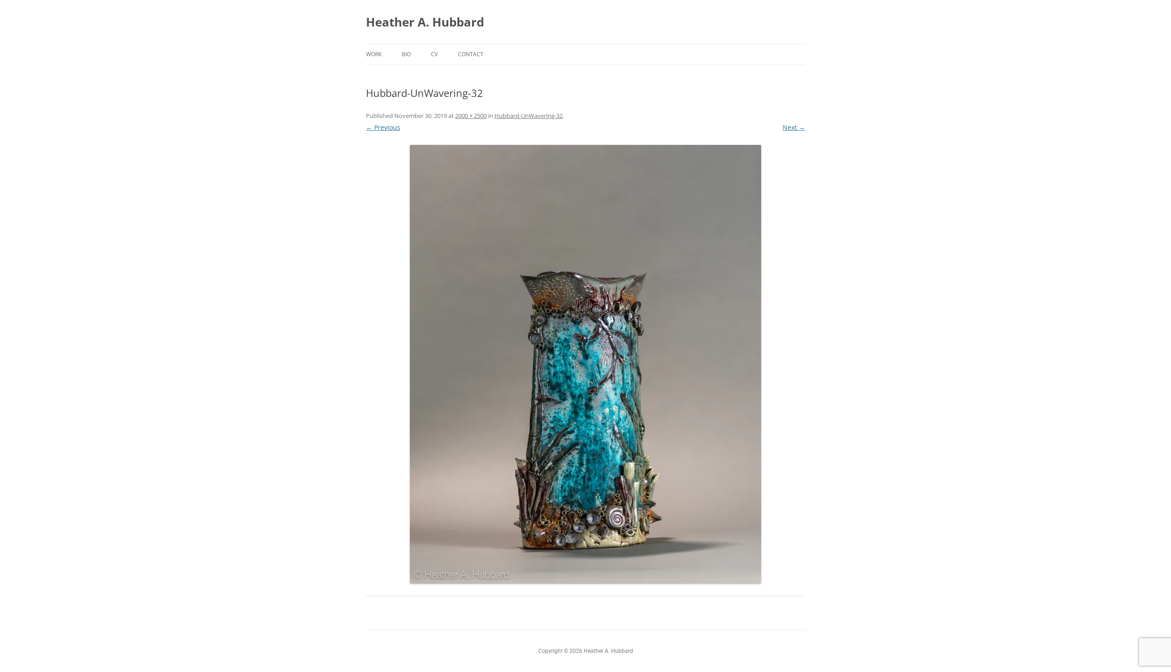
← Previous (383, 127)
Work (373, 54)
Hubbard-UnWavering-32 (528, 116)
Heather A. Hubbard (425, 22)
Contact (470, 54)
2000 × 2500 (471, 116)
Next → (794, 127)
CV (434, 54)
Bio (406, 54)
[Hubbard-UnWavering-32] (585, 364)
